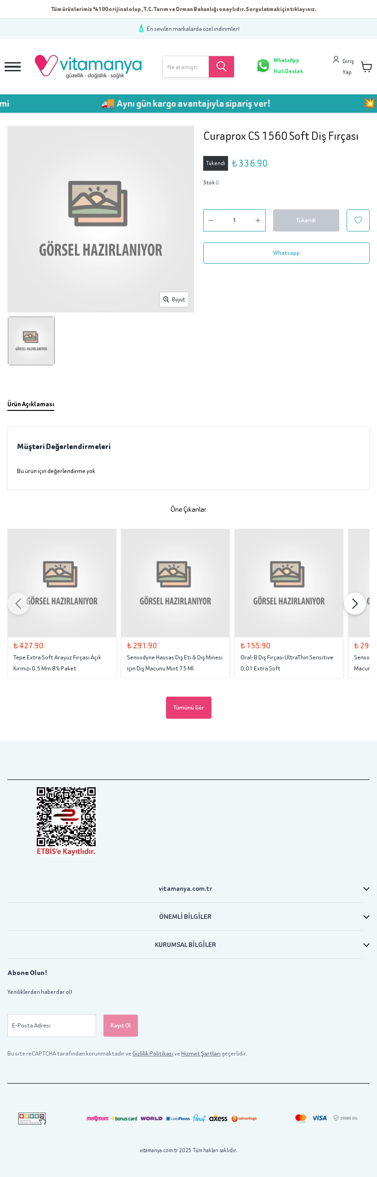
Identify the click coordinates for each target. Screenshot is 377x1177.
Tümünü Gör (188, 707)
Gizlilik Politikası (152, 1053)
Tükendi (306, 220)
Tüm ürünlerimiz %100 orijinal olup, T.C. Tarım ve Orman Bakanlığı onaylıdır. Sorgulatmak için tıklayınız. (184, 9)
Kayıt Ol (121, 1025)
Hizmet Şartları (201, 1053)
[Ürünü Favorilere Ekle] (358, 220)
